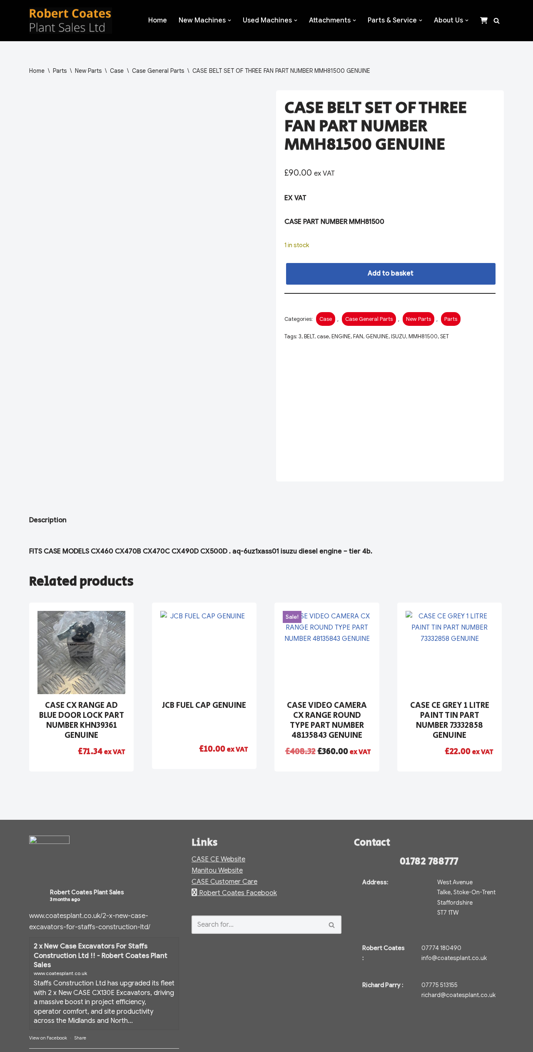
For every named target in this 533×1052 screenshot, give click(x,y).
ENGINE (341, 336)
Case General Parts (158, 70)
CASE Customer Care (224, 882)
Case (117, 70)
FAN (358, 336)
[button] (229, 20)
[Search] (496, 20)
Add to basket (390, 273)
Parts (60, 70)
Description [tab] (48, 520)
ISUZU (398, 336)
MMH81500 (423, 336)
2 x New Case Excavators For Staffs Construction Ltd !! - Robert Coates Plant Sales (100, 955)
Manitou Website (217, 870)
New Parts (88, 70)
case (323, 336)
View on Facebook (48, 1038)
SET (444, 336)
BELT (309, 336)
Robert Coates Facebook (237, 893)
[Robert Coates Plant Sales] (70, 20)
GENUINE (377, 336)
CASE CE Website (218, 859)
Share (80, 1038)
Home (157, 20)
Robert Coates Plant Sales (87, 892)
